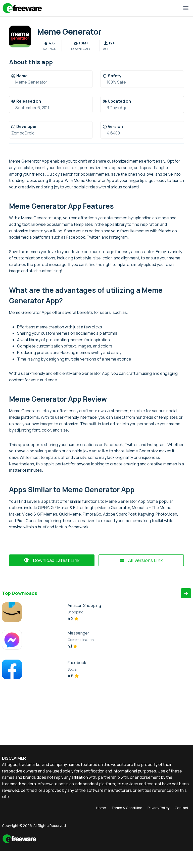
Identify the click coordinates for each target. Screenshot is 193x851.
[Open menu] (185, 8)
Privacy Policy (158, 807)
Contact (181, 807)
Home (101, 807)
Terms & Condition (126, 807)
